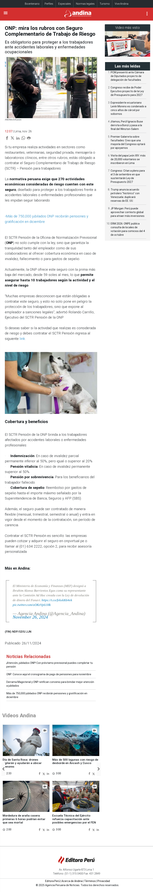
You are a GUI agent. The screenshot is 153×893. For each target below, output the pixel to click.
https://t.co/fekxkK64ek (57, 600)
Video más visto (127, 28)
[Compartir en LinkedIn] (48, 773)
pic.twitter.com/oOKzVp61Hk (32, 605)
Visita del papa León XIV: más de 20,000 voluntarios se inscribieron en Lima (128, 159)
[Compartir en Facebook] (40, 773)
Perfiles (49, 3)
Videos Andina (19, 715)
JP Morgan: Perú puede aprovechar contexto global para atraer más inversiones (127, 212)
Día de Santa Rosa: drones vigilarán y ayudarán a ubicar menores (22, 763)
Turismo (105, 3)
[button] (3, 769)
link (22, 338)
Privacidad (103, 881)
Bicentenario (32, 3)
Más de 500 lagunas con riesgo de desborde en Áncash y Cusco (75, 761)
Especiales (64, 3)
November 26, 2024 (30, 617)
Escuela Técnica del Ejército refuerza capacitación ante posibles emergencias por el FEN (74, 819)
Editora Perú (52, 881)
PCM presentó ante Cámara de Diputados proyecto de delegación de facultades (127, 76)
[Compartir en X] (44, 773)
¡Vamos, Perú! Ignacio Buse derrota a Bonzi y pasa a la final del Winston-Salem (127, 125)
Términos (90, 881)
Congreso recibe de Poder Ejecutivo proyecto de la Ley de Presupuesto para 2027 (127, 91)
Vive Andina (121, 3)
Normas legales (85, 3)
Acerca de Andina (72, 881)
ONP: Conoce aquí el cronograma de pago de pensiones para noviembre (48, 674)
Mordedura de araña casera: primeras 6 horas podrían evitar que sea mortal (24, 819)
